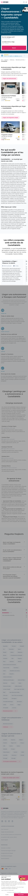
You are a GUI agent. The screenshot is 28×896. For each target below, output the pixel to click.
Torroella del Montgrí (8, 701)
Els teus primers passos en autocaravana (11, 834)
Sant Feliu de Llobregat (17, 695)
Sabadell (22, 646)
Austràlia (5, 755)
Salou (20, 683)
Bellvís (12, 652)
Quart (19, 649)
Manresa (5, 683)
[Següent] (18, 88)
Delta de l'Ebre (21, 680)
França (22, 742)
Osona (12, 683)
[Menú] (24, 2)
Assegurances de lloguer (7, 853)
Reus (4, 661)
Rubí (4, 692)
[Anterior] (2, 88)
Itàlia (22, 752)
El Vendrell (5, 707)
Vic (4, 649)
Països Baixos (6, 752)
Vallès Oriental (18, 686)
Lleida (4, 704)
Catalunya (5, 727)
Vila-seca (5, 695)
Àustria (15, 752)
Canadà (5, 739)
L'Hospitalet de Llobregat (16, 655)
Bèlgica (21, 739)
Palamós (12, 661)
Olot (12, 658)
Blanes (4, 655)
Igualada (5, 646)
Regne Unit (13, 742)
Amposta (11, 673)
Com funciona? (4, 829)
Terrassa (14, 646)
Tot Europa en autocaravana (9, 761)
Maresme (5, 698)
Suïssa (18, 746)
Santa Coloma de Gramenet (9, 664)
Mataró (19, 661)
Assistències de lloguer (6, 855)
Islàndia (5, 749)
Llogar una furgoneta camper (10, 117)
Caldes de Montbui (7, 677)
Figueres (20, 658)
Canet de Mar (6, 667)
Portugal (5, 758)
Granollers (11, 649)
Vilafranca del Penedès (8, 680)
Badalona (20, 652)
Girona (11, 704)
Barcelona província (7, 711)
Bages (19, 704)
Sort (4, 673)
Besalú (4, 652)
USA (4, 746)
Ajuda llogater (4, 839)
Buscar (14, 48)
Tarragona (14, 698)
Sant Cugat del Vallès (19, 689)
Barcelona (19, 701)
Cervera (14, 707)
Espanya (13, 739)
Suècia (11, 746)
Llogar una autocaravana (9, 78)
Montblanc (16, 667)
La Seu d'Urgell (6, 689)
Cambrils (5, 658)
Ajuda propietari (5, 858)
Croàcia (5, 742)
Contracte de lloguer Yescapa (8, 850)
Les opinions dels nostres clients (9, 837)
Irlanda (22, 755)
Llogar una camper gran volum (11, 777)
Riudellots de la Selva (15, 670)
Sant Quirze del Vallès (14, 692)
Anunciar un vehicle (5, 848)
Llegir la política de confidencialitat (7, 890)
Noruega (13, 758)
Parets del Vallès (7, 686)
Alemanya (14, 755)
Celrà (4, 670)
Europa (13, 749)
